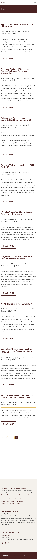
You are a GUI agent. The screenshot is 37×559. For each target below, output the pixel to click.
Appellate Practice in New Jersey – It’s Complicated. (17, 25)
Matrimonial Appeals (14, 503)
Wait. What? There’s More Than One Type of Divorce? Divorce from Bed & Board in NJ (16, 351)
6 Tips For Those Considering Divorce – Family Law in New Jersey (17, 213)
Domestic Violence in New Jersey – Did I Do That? (17, 166)
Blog (18, 31)
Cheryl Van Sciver (8, 78)
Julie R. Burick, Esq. (8, 31)
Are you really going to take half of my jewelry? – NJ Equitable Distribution (17, 396)
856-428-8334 (6, 535)
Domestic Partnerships (15, 497)
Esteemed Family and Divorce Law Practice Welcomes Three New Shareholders (15, 71)
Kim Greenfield (7, 125)
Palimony (14, 501)
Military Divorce (19, 495)
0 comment (26, 31)
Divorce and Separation (7, 495)
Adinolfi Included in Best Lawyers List (16, 304)
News (18, 78)
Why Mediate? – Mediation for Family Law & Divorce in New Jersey (16, 258)
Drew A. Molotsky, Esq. (10, 219)
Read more (8, 58)
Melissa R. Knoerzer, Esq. (10, 402)
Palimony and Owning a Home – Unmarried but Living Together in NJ (16, 119)
